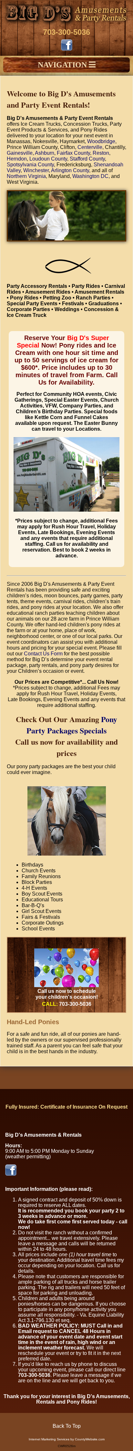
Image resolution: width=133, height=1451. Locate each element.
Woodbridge (101, 141)
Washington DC (90, 176)
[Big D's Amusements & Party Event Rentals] (66, 24)
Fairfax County (73, 153)
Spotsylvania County (30, 164)
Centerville (89, 147)
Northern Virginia (26, 176)
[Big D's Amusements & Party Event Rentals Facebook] (66, 49)
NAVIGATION (63, 65)
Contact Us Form (43, 653)
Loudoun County (48, 159)
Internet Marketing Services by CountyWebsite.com (67, 1439)
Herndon (17, 159)
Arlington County (70, 170)
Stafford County (87, 159)
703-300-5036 (66, 32)
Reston (101, 153)
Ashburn (44, 153)
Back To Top (67, 1426)
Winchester (36, 170)
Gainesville (20, 153)
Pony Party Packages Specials (71, 724)
